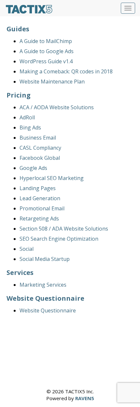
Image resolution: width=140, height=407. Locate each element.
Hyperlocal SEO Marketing (52, 178)
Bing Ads (30, 127)
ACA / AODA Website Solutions (57, 107)
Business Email (38, 137)
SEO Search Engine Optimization (59, 238)
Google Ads (33, 168)
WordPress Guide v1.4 (46, 61)
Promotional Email (42, 208)
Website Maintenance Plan (52, 81)
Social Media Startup (45, 259)
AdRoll (27, 117)
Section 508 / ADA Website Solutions (64, 228)
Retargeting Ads (39, 218)
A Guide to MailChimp (46, 41)
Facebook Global (40, 157)
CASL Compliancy (40, 147)
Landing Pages (38, 188)
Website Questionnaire (48, 310)
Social (27, 248)
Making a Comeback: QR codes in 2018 (66, 71)
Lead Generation (40, 198)
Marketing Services (43, 284)
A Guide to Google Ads (47, 51)
